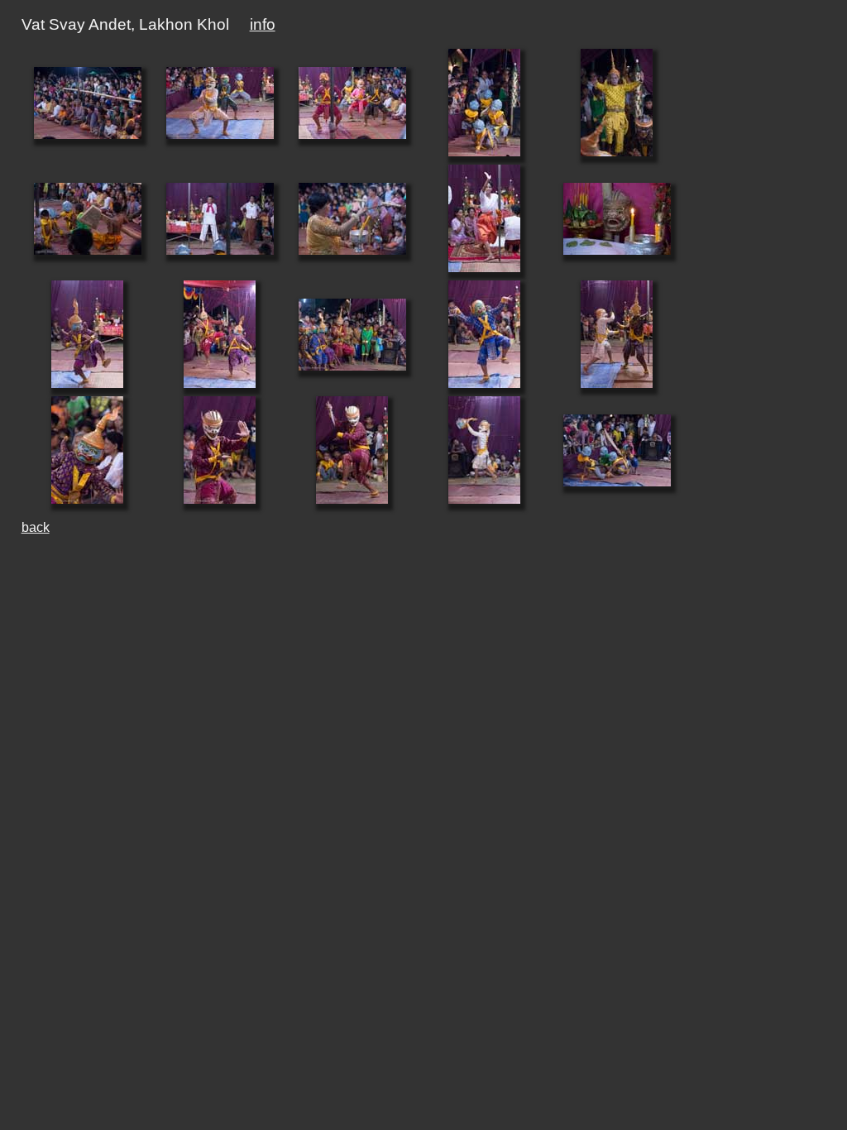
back (36, 527)
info (262, 24)
